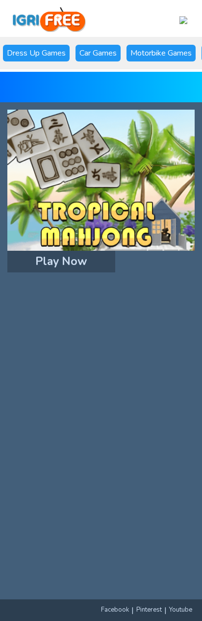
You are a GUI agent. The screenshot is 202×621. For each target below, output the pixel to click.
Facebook (115, 609)
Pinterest (149, 609)
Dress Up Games (36, 53)
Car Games (98, 53)
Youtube (180, 609)
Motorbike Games (161, 53)
